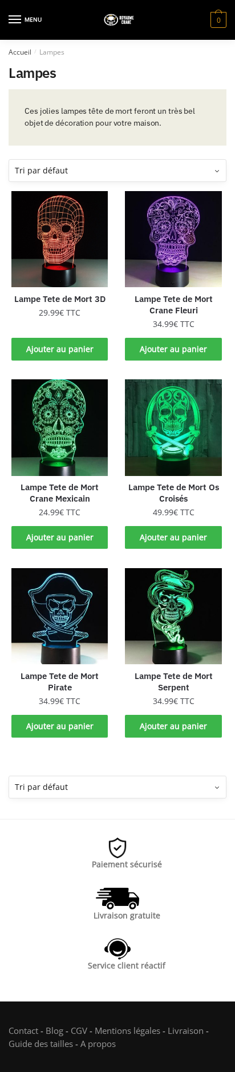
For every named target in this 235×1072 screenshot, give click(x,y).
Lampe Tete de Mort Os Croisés (173, 493)
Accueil (20, 52)
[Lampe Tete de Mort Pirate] (59, 616)
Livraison (186, 1030)
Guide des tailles (41, 1043)
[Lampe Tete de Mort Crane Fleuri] (173, 239)
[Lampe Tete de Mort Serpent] (173, 616)
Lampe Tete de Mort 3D (60, 298)
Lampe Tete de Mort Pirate (60, 681)
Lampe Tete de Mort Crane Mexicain (60, 493)
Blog (54, 1030)
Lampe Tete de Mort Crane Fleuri (174, 304)
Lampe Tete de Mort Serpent (174, 681)
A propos (97, 1043)
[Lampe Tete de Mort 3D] (59, 239)
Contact (23, 1030)
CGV (79, 1030)
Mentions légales (127, 1030)
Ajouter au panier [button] (60, 348)
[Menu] (15, 19)
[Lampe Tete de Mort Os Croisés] (173, 427)
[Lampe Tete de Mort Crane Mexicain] (59, 427)
